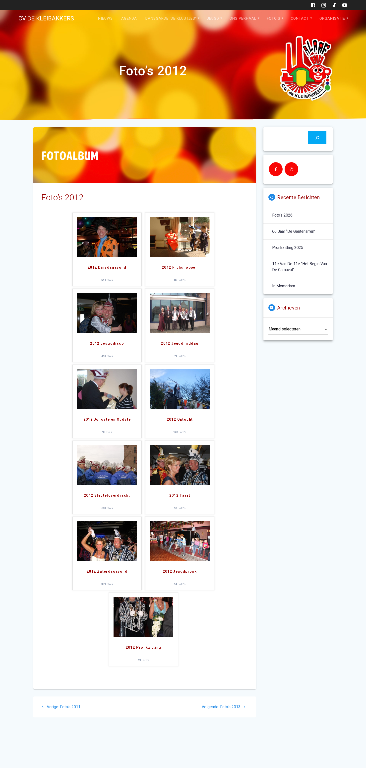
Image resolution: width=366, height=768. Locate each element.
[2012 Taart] (180, 483)
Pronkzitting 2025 (287, 247)
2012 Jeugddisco (107, 343)
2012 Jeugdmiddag (179, 343)
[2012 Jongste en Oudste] (107, 407)
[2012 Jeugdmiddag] (180, 331)
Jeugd (213, 18)
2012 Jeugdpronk (180, 571)
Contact (300, 18)
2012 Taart (179, 495)
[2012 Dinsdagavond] (107, 255)
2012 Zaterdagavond (107, 571)
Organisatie (332, 18)
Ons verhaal (243, 18)
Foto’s (273, 18)
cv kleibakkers (46, 18)
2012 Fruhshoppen (180, 267)
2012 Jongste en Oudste (107, 419)
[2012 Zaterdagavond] (107, 559)
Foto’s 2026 (282, 215)
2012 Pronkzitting (143, 647)
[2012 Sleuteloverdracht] (107, 483)
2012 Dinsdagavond (107, 267)
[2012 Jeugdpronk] (180, 559)
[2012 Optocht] (180, 407)
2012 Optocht (180, 419)
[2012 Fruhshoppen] (180, 255)
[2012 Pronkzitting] (143, 635)
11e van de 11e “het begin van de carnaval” (299, 266)
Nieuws (105, 18)
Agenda (129, 18)
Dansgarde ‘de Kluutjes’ (170, 18)
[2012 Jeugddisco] (107, 331)
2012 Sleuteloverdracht (107, 495)
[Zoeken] (317, 137)
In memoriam (283, 286)
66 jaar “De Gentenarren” (293, 231)
